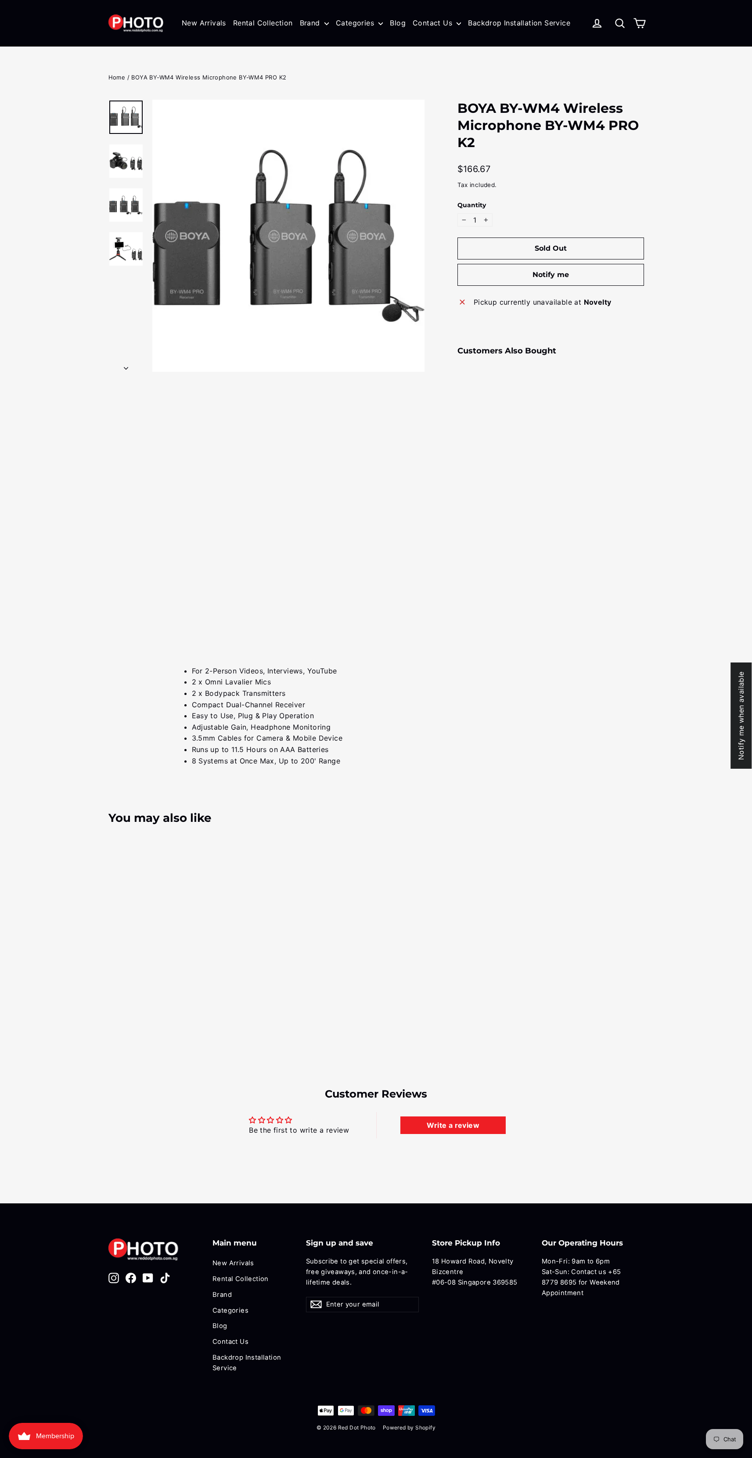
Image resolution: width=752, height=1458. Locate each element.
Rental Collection (263, 22)
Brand (311, 22)
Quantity (471, 205)
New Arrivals (204, 22)
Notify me (551, 274)
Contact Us (433, 22)
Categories (356, 22)
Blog (398, 22)
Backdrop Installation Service (519, 22)
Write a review (453, 1125)
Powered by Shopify (409, 1427)
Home (117, 77)
